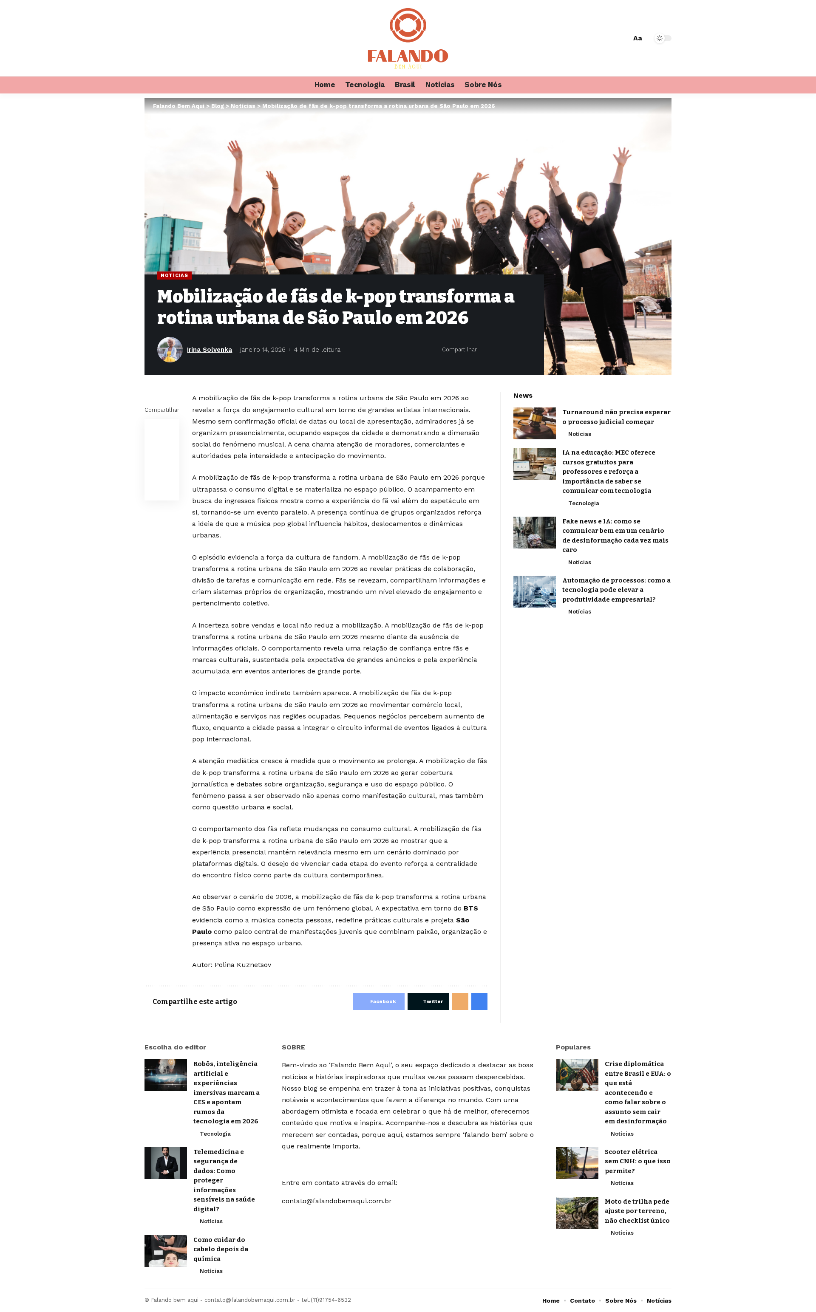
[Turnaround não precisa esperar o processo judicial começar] (534, 423)
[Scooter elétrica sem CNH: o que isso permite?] (577, 1163)
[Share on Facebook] (486, 349)
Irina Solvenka (209, 349)
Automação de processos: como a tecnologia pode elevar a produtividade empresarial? (616, 590)
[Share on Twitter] (499, 349)
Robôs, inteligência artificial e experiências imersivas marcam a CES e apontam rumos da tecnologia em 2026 (226, 1092)
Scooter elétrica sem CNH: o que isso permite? (638, 1161)
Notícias (174, 275)
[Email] (512, 349)
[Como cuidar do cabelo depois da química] (165, 1251)
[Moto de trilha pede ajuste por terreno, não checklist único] (577, 1213)
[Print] (525, 349)
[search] (623, 38)
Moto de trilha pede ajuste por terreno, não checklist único (637, 1211)
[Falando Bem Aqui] (408, 38)
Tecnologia (583, 503)
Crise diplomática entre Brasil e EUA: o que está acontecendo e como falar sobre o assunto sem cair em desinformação (638, 1092)
